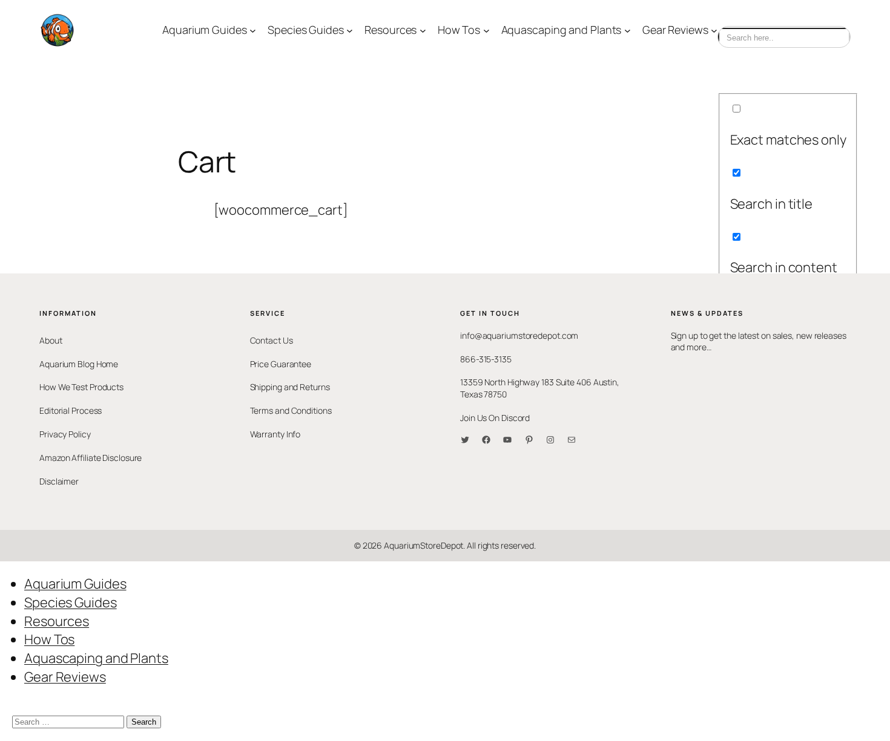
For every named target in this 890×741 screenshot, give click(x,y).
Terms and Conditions (291, 410)
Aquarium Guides (75, 584)
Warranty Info (275, 434)
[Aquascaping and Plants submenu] (627, 30)
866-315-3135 (486, 359)
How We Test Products (81, 387)
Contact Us (271, 340)
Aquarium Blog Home (78, 364)
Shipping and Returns (290, 387)
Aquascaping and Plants (96, 658)
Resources (56, 621)
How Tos (49, 639)
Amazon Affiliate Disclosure (90, 457)
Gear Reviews (65, 677)
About (50, 340)
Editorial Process (70, 410)
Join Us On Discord (495, 417)
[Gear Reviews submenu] (714, 30)
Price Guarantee (281, 364)
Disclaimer (59, 481)
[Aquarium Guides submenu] (252, 30)
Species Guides (70, 602)
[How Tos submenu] (486, 30)
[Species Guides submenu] (349, 30)
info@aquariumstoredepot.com (519, 335)
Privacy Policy (65, 434)
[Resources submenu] (423, 30)
